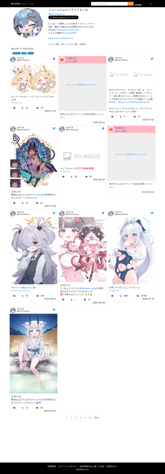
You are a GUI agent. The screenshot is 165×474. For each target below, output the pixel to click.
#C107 (146, 102)
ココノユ (20, 58)
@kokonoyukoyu (56, 14)
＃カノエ (26, 290)
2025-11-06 (50, 206)
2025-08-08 (99, 302)
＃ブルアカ (16, 102)
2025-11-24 (50, 111)
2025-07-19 (148, 298)
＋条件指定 (137, 5)
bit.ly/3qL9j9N (69, 33)
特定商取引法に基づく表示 (92, 466)
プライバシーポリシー (67, 466)
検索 (131, 4)
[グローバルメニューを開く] (151, 3)
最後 (96, 417)
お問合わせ (111, 466)
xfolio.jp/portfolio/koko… (68, 29)
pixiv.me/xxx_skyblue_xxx (60, 38)
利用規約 (52, 466)
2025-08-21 (50, 298)
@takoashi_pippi (88, 288)
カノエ (30, 53)
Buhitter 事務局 (72, 61)
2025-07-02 (50, 411)
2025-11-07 (148, 119)
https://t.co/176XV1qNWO (130, 102)
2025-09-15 (99, 179)
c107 (24, 53)
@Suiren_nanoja (35, 194)
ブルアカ (17, 53)
